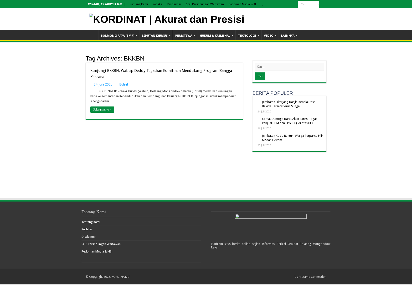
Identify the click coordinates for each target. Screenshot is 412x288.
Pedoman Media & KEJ (243, 4)
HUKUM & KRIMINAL (215, 35)
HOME (92, 35)
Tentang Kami (139, 4)
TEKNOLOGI (247, 35)
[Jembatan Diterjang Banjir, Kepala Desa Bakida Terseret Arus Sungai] (257, 102)
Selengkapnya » (102, 109)
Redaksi (158, 4)
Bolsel (123, 84)
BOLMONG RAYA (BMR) (117, 35)
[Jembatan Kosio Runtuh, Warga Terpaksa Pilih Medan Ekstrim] (257, 136)
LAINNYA (287, 35)
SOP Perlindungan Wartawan (205, 4)
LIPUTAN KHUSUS (155, 35)
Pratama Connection (312, 276)
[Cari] (322, 4)
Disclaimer (174, 4)
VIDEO (268, 35)
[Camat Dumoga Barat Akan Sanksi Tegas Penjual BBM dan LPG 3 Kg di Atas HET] (257, 119)
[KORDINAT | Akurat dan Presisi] (166, 18)
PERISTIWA (183, 35)
